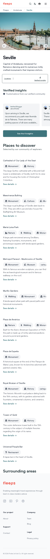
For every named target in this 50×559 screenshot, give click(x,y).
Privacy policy (32, 538)
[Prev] (4, 46)
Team (29, 518)
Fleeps (6, 10)
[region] (25, 31)
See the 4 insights (25, 133)
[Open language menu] (35, 4)
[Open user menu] (39, 4)
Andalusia (17, 10)
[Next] (46, 46)
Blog (29, 524)
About (5, 518)
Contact (6, 533)
